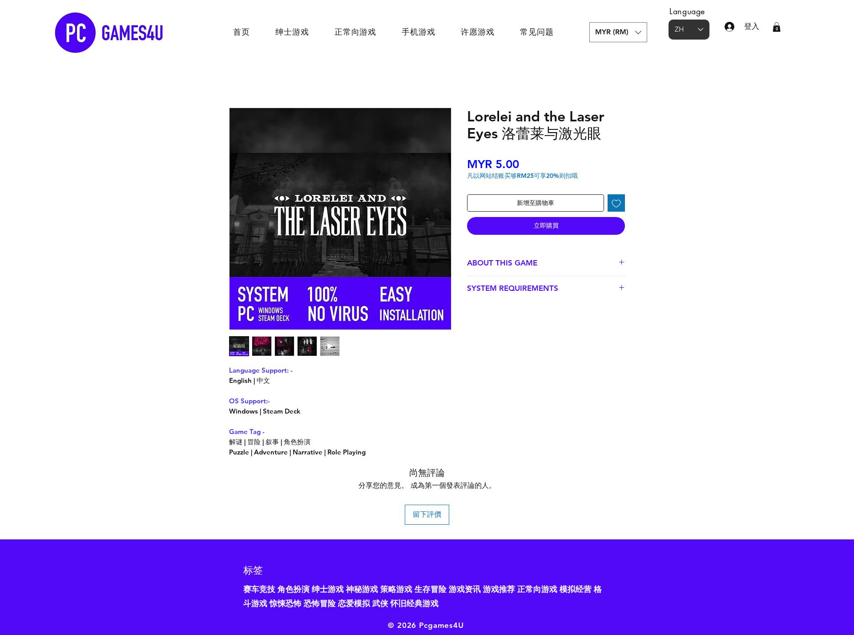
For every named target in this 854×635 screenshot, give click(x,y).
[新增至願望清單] (616, 203)
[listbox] (618, 32)
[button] (618, 32)
